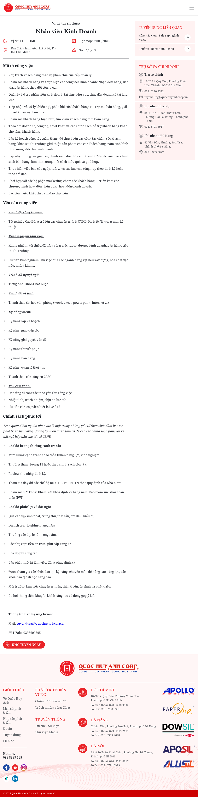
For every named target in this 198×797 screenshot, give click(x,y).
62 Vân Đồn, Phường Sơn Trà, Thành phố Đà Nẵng (163, 144)
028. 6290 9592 (154, 91)
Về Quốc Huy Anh (12, 700)
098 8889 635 (12, 757)
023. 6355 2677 (154, 152)
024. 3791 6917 (154, 126)
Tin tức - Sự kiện (47, 726)
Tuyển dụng (12, 735)
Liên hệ (8, 741)
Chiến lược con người (51, 701)
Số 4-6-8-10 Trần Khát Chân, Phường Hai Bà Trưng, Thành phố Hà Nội (166, 117)
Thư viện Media (46, 732)
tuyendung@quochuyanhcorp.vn (166, 97)
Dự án (7, 729)
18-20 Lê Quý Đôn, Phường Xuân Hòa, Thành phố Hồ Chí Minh (165, 83)
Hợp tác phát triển (12, 720)
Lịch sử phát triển (12, 710)
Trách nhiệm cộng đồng (52, 707)
